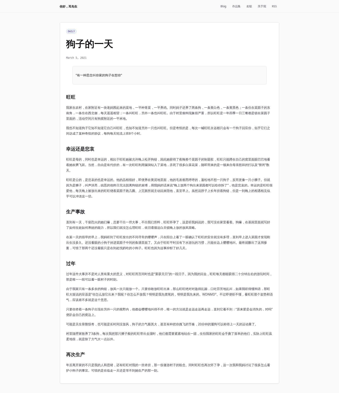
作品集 (236, 6)
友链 (249, 6)
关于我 (262, 6)
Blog (223, 6)
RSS (274, 6)
